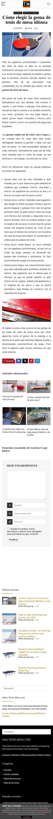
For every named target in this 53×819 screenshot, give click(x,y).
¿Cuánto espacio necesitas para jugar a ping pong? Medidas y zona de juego (34, 601)
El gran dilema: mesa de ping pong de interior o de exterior (38, 432)
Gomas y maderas (31, 13)
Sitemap (16, 713)
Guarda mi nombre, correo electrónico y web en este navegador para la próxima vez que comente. (24, 531)
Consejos (17, 13)
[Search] (48, 4)
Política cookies (44, 755)
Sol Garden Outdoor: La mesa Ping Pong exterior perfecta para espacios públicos (34, 634)
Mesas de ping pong (25, 606)
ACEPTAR (26, 817)
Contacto (6, 713)
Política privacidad (29, 713)
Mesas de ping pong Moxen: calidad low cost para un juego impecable (32, 652)
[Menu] (3, 4)
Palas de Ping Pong (11, 783)
